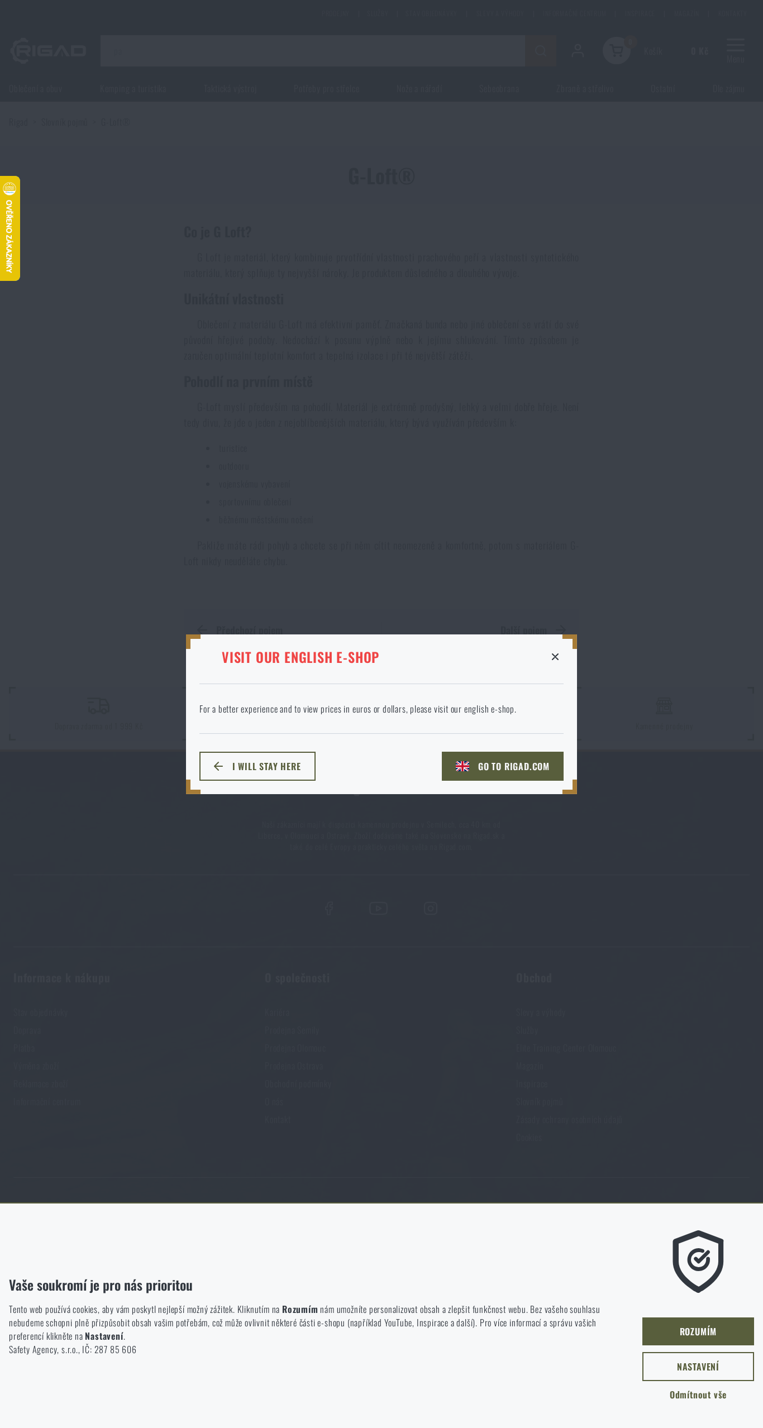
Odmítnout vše (698, 1394)
